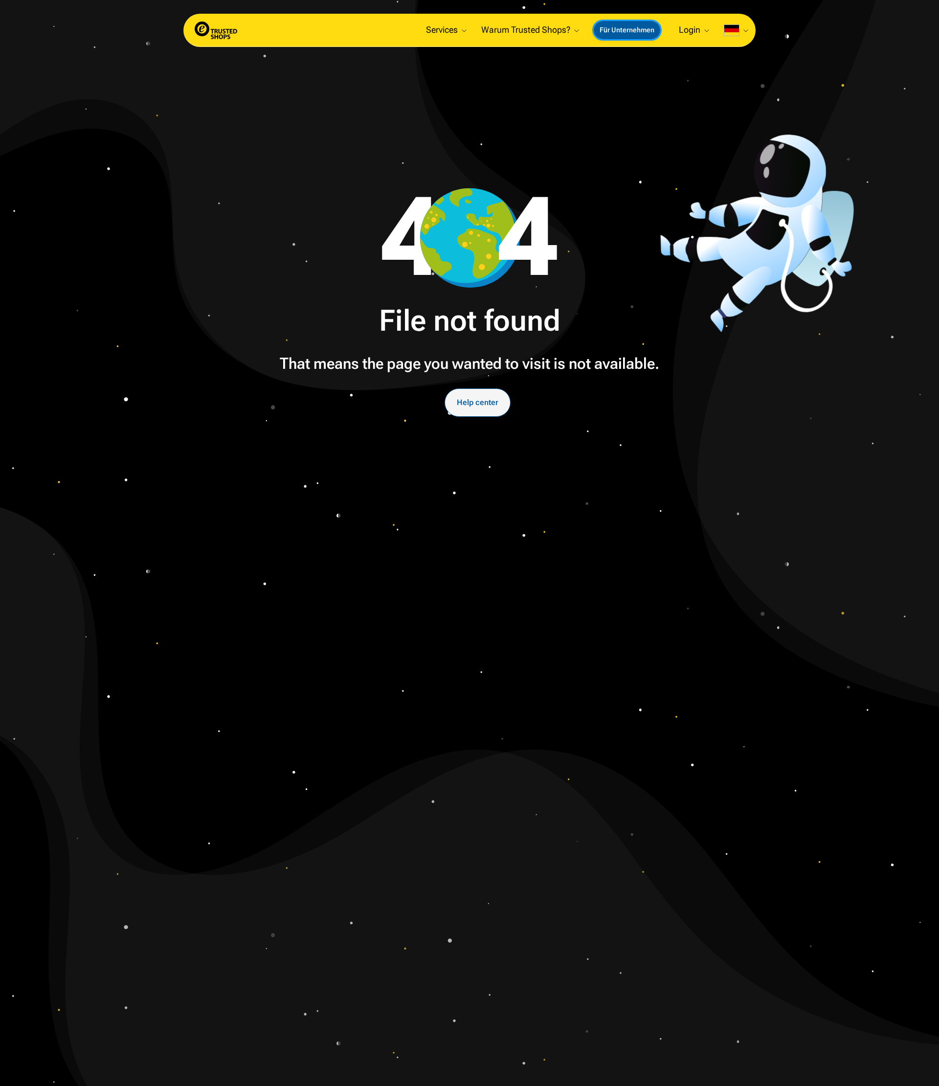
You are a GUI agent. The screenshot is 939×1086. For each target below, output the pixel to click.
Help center (477, 402)
